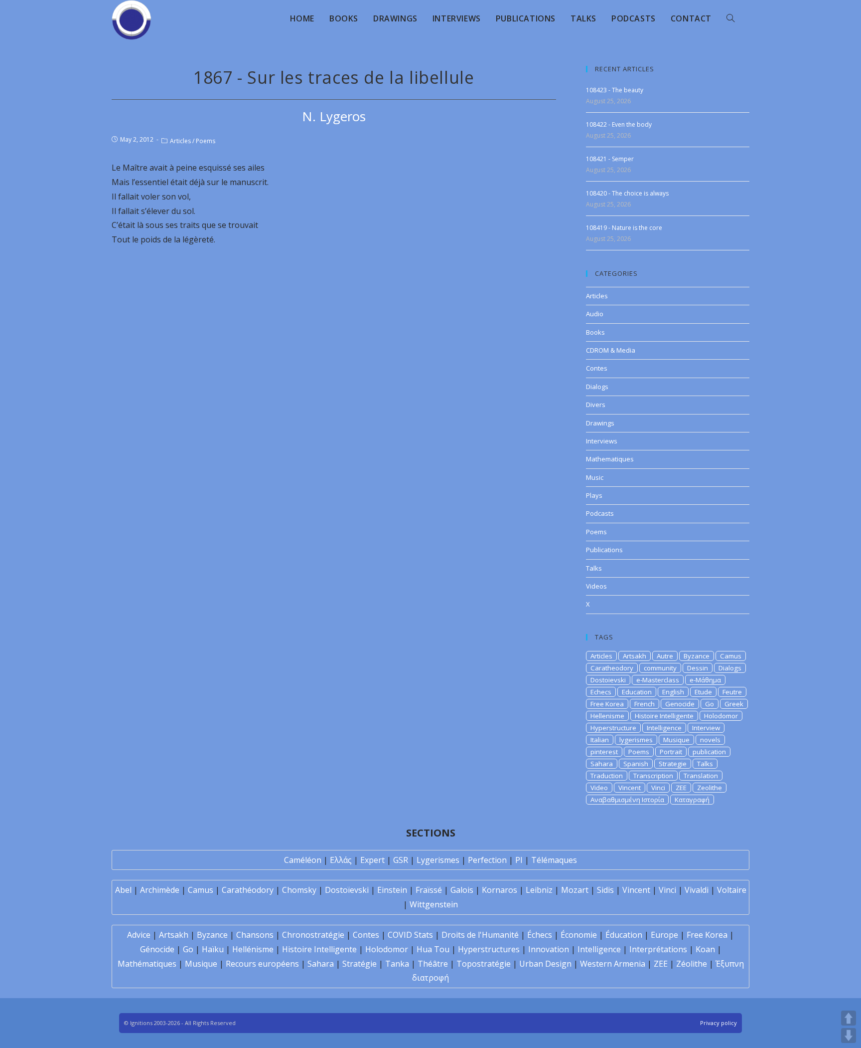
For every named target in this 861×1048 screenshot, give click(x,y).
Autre (665, 655)
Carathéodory (248, 889)
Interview (706, 727)
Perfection (487, 859)
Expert (372, 859)
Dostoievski (608, 679)
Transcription (653, 775)
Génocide (157, 949)
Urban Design (545, 963)
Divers (595, 404)
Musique (676, 739)
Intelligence (664, 727)
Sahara (601, 763)
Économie (579, 934)
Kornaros (499, 889)
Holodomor (721, 715)
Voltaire (731, 889)
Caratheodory (611, 667)
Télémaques (554, 859)
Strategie (673, 763)
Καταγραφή (692, 799)
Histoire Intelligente (664, 715)
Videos (596, 586)
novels (710, 739)
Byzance (697, 655)
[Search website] (730, 18)
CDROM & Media (610, 350)
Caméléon (302, 859)
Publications (604, 549)
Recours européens (262, 963)
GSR (400, 859)
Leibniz (539, 889)
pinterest (604, 751)
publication (709, 751)
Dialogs (597, 386)
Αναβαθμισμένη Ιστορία (627, 799)
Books (595, 332)
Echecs (600, 691)
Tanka (397, 963)
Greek (733, 703)
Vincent (629, 787)
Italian (599, 739)
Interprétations (658, 949)
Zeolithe (709, 787)
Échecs (539, 934)
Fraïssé (429, 889)
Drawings (600, 423)
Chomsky (299, 889)
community (660, 667)
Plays (594, 495)
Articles (180, 141)
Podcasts (600, 513)
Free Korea (607, 703)
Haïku (213, 949)
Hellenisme (607, 715)
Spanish (635, 763)
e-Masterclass (657, 679)
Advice (138, 934)
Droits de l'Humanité (480, 934)
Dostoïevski (347, 889)
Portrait (671, 751)
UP (848, 1018)
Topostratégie (483, 963)
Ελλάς (341, 859)
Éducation (623, 934)
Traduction (606, 775)
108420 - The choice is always (627, 193)
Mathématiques (147, 963)
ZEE (681, 787)
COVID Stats (410, 934)
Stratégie (359, 963)
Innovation (548, 949)
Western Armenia (612, 963)
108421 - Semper (610, 159)
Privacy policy (718, 1023)
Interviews (601, 440)
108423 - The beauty (614, 90)
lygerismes (636, 739)
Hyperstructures (489, 949)
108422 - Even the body (619, 124)
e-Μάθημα (705, 679)
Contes (596, 368)
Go (709, 703)
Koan (705, 949)
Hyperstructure (613, 727)
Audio (594, 313)
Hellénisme (253, 949)
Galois (461, 889)
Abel (123, 889)
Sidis (605, 889)
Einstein (392, 889)
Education (637, 691)
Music (594, 477)
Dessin (697, 667)
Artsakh (634, 655)
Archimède (159, 889)
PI (519, 859)
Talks (594, 568)
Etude (703, 691)
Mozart (574, 889)
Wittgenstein (434, 904)
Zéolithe (691, 963)
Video (599, 787)
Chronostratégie (313, 934)
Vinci (658, 787)
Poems (205, 141)
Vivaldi (697, 889)
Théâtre (433, 963)
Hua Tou (433, 949)
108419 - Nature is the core (624, 227)
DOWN (848, 1035)
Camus (730, 655)
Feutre (732, 691)
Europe (664, 934)
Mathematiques (610, 458)
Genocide (680, 703)
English (673, 691)
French (644, 703)
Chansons (255, 934)
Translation (701, 775)
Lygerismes (438, 859)
